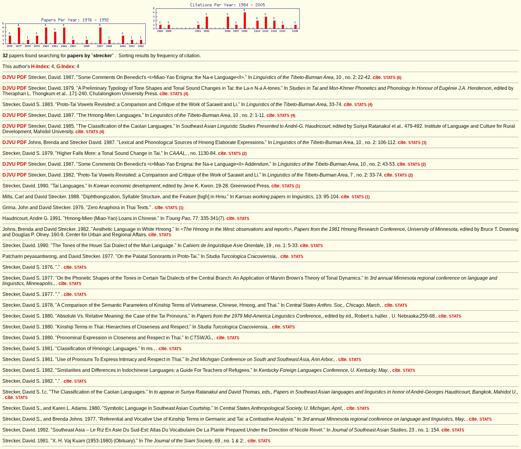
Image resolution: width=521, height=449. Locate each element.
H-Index (40, 66)
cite (377, 77)
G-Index (65, 66)
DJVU (9, 77)
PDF (22, 77)
